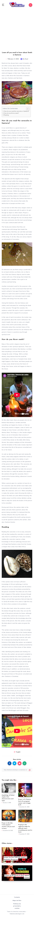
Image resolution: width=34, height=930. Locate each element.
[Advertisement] (17, 32)
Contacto (17, 897)
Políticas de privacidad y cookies (17, 906)
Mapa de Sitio (17, 900)
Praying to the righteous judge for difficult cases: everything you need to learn (25, 828)
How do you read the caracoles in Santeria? (16, 111)
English (18, 752)
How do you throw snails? (11, 113)
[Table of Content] (27, 108)
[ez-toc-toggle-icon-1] (27, 108)
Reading (6, 115)
